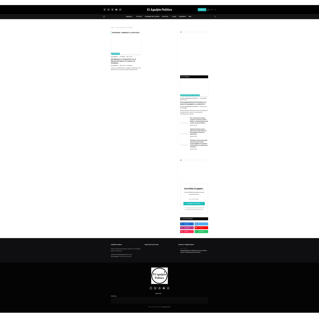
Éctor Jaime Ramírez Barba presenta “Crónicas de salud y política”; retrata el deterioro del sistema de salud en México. (199, 120)
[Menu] (104, 17)
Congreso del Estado (152, 16)
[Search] (215, 17)
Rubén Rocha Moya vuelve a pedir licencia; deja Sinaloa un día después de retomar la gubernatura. (198, 131)
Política (139, 16)
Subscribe (202, 9)
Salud (174, 16)
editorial (123, 56)
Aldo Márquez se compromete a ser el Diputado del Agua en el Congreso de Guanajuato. (123, 61)
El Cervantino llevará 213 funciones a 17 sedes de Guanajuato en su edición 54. (193, 103)
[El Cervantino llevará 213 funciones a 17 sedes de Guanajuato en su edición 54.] (194, 88)
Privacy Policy (193, 209)
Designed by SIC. (166, 306)
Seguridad (182, 16)
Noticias (165, 16)
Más (190, 16)
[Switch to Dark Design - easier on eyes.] (215, 9)
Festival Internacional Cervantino (190, 95)
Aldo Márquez (115, 53)
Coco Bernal (204, 98)
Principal (129, 16)
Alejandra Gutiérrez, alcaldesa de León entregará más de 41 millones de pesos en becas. (193, 251)
